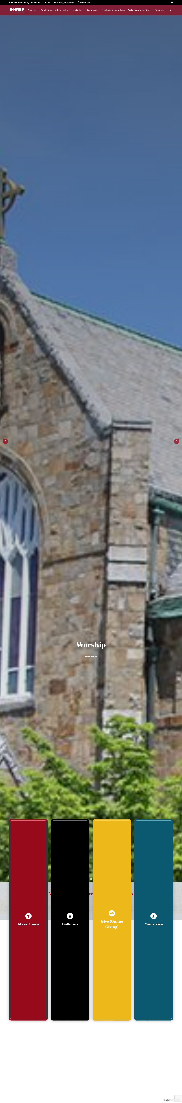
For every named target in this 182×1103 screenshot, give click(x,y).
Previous (5, 441)
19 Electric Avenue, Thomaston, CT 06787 (30, 2)
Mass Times (91, 656)
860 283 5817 (85, 2)
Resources (159, 10)
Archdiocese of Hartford (139, 10)
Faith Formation (61, 10)
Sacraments (92, 10)
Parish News (46, 10)
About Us (32, 10)
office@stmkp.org (65, 2)
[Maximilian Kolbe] (17, 10)
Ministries (77, 10)
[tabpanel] (91, 441)
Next (176, 441)
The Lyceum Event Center (114, 10)
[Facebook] (172, 2)
